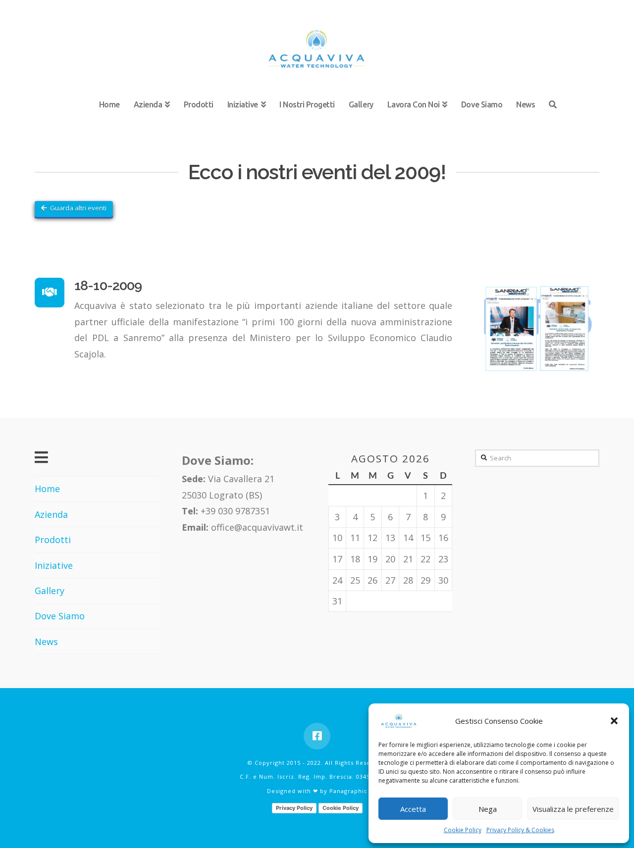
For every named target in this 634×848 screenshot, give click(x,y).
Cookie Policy (462, 830)
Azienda (51, 514)
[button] (614, 721)
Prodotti (53, 540)
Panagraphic (348, 791)
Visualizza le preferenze (573, 809)
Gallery (49, 591)
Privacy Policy (294, 807)
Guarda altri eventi (78, 207)
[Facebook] (317, 736)
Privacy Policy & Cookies (520, 830)
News (46, 642)
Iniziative (54, 565)
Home (47, 489)
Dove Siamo (60, 616)
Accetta (413, 809)
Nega (487, 809)
